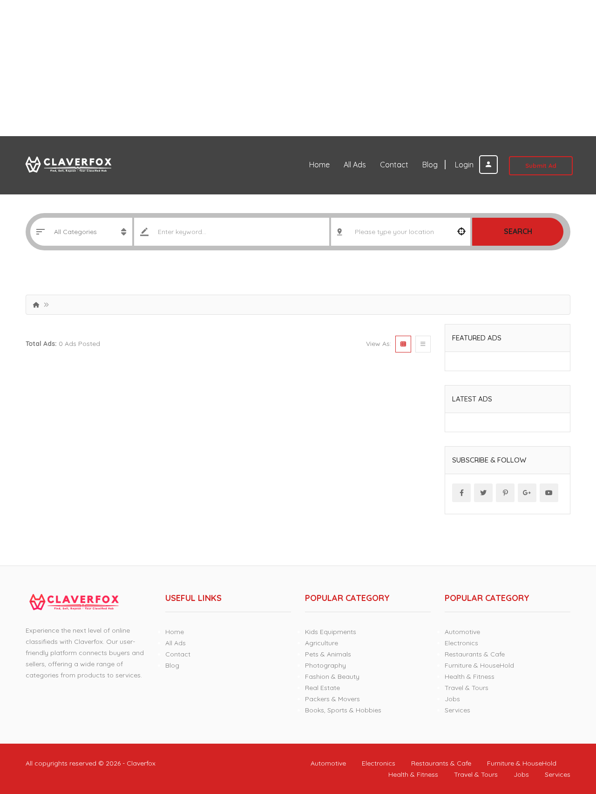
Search (518, 231)
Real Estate (322, 688)
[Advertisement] (279, 68)
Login (465, 164)
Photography (325, 665)
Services (457, 710)
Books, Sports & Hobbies (343, 710)
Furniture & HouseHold (479, 665)
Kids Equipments (330, 632)
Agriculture (321, 643)
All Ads (355, 164)
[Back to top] (565, 735)
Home (319, 164)
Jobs (452, 699)
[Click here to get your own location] (461, 232)
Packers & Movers (332, 699)
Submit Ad (540, 165)
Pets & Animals (328, 654)
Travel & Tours (466, 688)
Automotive (462, 632)
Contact (394, 164)
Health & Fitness (469, 676)
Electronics (461, 643)
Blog (430, 164)
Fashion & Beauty (332, 676)
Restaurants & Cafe (475, 654)
